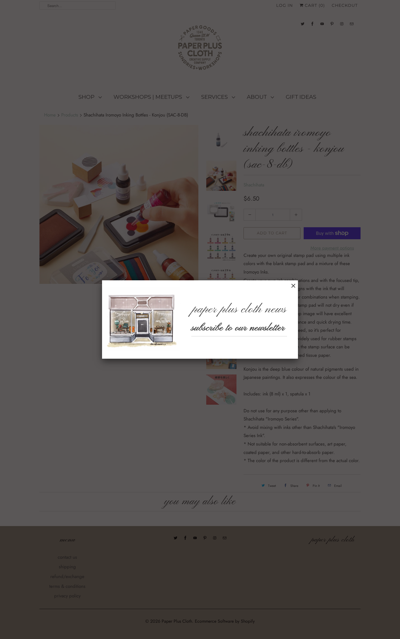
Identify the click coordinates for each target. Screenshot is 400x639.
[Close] (293, 286)
